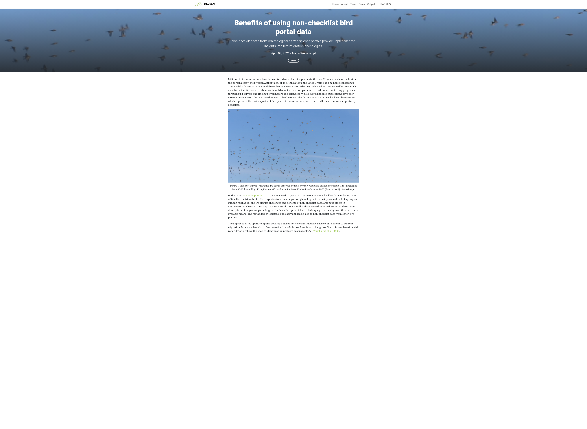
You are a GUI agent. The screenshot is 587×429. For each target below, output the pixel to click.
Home (335, 4)
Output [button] (371, 4)
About (344, 4)
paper (293, 60)
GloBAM (209, 4)
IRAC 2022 (385, 4)
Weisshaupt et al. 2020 (325, 230)
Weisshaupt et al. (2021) (256, 195)
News (362, 4)
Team (353, 4)
